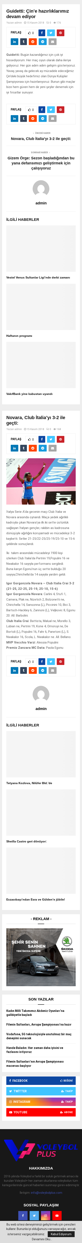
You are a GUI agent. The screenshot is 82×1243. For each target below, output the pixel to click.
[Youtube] (57, 1215)
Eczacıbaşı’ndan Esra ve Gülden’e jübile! (35, 899)
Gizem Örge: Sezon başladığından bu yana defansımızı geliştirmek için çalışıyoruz (41, 163)
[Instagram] (45, 1215)
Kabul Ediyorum (61, 1234)
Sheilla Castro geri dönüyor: (26, 841)
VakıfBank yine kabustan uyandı (29, 394)
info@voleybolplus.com (46, 1192)
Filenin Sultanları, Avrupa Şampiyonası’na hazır (38, 1024)
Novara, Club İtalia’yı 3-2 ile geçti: (41, 139)
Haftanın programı (19, 335)
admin (18, 22)
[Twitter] (34, 1215)
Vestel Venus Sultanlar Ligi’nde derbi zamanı (38, 277)
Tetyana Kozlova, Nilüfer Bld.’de (29, 783)
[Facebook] (23, 1215)
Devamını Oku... (42, 1239)
